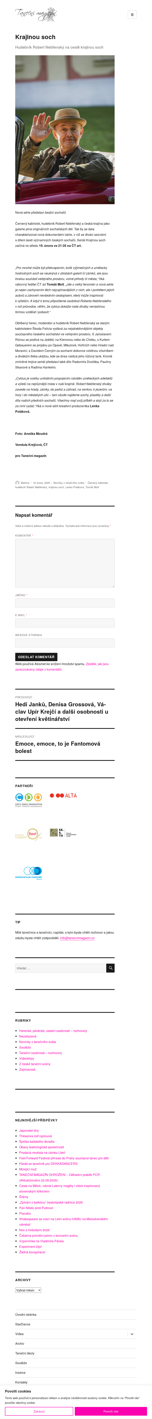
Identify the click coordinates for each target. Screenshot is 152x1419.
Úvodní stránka (25, 1314)
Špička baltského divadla (36, 1141)
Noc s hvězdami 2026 (34, 1230)
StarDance (22, 1324)
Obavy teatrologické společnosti (41, 1147)
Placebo (25, 1213)
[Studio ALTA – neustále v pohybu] (63, 806)
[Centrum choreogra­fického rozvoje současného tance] (63, 841)
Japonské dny (29, 1130)
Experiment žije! (30, 1246)
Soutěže (25, 1047)
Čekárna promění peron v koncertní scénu (48, 1235)
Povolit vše (111, 1411)
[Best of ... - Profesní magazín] (28, 841)
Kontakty (21, 1382)
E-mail (21, 615)
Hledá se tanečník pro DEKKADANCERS (48, 1163)
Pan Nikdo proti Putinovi (36, 1208)
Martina (25, 483)
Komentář (24, 535)
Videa (19, 1334)
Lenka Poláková (75, 487)
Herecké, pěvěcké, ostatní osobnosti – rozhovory (53, 1030)
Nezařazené (27, 1036)
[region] (76, 1402)
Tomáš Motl (92, 487)
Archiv (19, 1343)
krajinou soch (56, 487)
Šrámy (23, 1196)
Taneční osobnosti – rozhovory (40, 1053)
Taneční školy (24, 1353)
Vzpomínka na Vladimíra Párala (41, 1241)
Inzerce (20, 1372)
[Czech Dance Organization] (28, 806)
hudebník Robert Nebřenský (31, 487)
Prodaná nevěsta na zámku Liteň (42, 1152)
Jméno (21, 595)
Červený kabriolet (98, 483)
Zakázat (39, 1411)
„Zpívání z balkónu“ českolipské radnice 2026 (51, 1202)
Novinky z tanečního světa (68, 483)
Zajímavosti (27, 1069)
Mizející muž (28, 1169)
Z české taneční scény (34, 1064)
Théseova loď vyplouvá (35, 1136)
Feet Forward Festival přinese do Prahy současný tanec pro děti (64, 1158)
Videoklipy (26, 1058)
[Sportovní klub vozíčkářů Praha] (28, 876)
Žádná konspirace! (32, 1252)
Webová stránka (28, 635)
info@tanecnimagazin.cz (77, 938)
